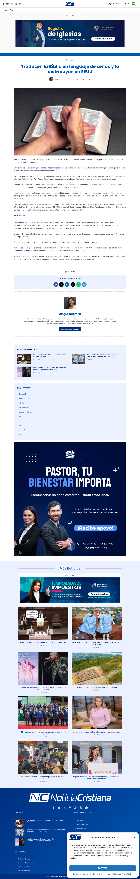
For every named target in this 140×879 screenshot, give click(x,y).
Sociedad (71, 60)
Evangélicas (23, 430)
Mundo (21, 425)
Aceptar (102, 868)
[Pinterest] (81, 807)
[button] (134, 837)
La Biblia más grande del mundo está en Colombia (97, 687)
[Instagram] (15, 4)
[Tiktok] (20, 4)
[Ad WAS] (70, 47)
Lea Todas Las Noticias (69, 329)
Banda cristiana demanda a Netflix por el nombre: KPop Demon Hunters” (49, 368)
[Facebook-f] (3, 4)
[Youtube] (7, 4)
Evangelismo (23, 407)
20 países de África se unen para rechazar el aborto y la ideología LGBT (43, 733)
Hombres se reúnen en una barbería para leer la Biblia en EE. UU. (43, 778)
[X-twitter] (11, 4)
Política (21, 421)
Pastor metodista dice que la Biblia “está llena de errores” (49, 356)
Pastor (21, 416)
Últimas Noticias (27, 349)
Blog (20, 434)
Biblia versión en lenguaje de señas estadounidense (38, 168)
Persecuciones (24, 398)
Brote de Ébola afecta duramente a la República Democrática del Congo (102, 356)
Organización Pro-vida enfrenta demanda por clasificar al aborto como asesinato (96, 778)
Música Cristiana (25, 412)
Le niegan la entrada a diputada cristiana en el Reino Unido (96, 732)
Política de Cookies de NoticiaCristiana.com (91, 874)
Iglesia (21, 403)
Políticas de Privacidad (121, 874)
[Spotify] (86, 807)
